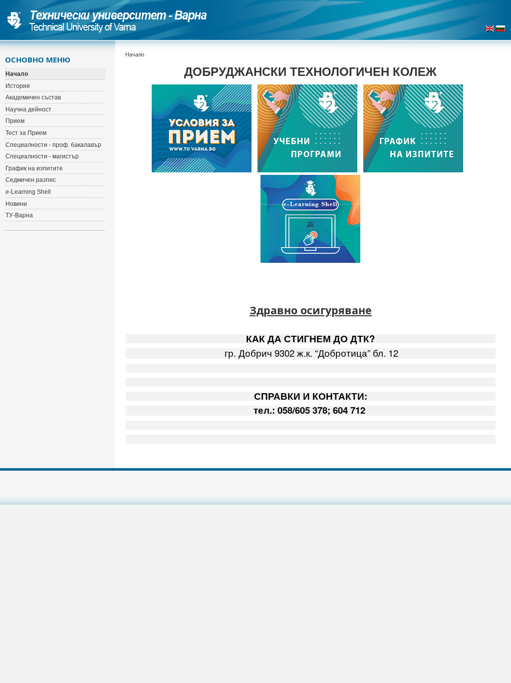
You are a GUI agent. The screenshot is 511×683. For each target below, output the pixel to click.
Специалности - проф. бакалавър (53, 144)
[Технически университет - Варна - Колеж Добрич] (107, 20)
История (17, 85)
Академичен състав (33, 97)
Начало (16, 73)
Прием (14, 120)
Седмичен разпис (30, 179)
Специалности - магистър (42, 156)
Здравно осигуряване (311, 310)
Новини (16, 203)
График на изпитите (34, 168)
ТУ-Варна (19, 215)
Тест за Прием (25, 132)
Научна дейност (28, 109)
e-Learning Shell (28, 191)
